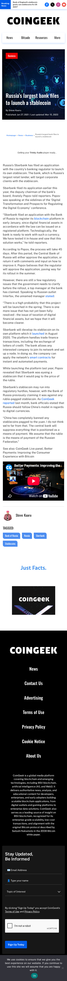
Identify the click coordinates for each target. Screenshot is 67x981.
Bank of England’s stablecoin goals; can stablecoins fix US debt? (25, 4)
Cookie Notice (33, 741)
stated (49, 296)
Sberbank (40, 535)
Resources (41, 37)
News (9, 37)
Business (12, 56)
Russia (27, 535)
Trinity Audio (36, 152)
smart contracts (40, 357)
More (57, 37)
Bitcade (25, 37)
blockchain (41, 218)
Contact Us (33, 683)
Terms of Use (33, 712)
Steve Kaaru (15, 110)
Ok (34, 975)
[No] (62, 968)
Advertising (33, 698)
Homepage (11, 135)
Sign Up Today (16, 944)
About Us (33, 756)
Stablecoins (10, 543)
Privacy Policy (33, 727)
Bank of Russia (11, 535)
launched (38, 333)
